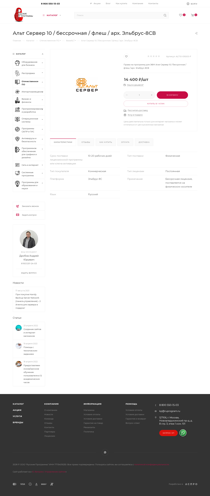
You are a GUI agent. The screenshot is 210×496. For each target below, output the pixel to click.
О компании (50, 410)
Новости (18, 282)
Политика (89, 431)
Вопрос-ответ (133, 423)
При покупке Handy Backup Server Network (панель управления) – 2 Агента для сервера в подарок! (28, 301)
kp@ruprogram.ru (169, 411)
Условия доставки (93, 418)
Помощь (131, 404)
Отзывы (85, 142)
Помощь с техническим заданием (30, 350)
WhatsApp (105, 452)
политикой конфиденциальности (151, 464)
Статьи (17, 317)
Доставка (144, 142)
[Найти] (165, 15)
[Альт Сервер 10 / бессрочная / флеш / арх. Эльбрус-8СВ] (87, 84)
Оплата (125, 142)
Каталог (18, 404)
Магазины (89, 410)
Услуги (17, 416)
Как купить (105, 142)
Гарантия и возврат (136, 418)
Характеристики (63, 142)
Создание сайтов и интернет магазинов (32, 332)
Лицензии (49, 436)
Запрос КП (168, 433)
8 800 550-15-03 (50, 3)
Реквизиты (89, 427)
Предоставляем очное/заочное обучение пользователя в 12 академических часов (33, 374)
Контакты (49, 427)
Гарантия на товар (93, 423)
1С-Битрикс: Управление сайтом (49, 471)
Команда (48, 418)
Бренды (18, 422)
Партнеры (49, 431)
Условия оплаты (92, 414)
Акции (17, 410)
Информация (93, 404)
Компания (51, 404)
